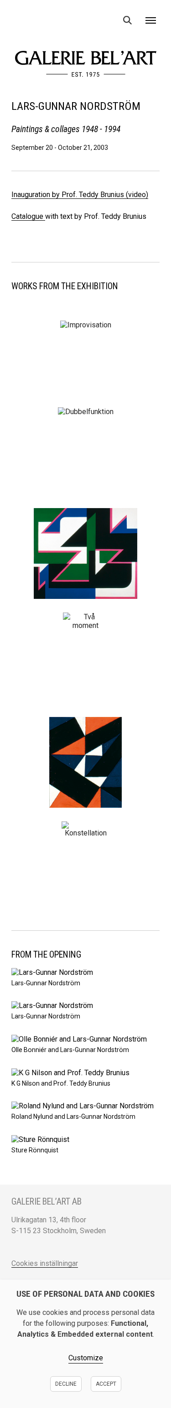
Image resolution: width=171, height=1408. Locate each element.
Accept (106, 1384)
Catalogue (28, 216)
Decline (66, 1384)
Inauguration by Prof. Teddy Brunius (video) (79, 194)
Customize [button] (85, 1358)
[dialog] (85, 1344)
